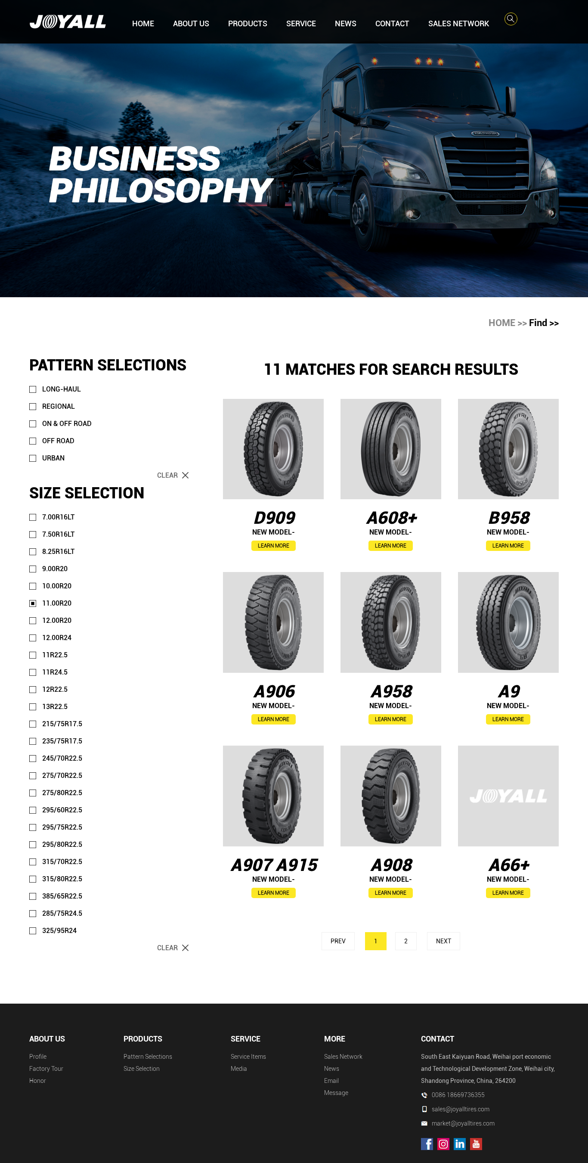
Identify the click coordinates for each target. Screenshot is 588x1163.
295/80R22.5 (62, 844)
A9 (508, 691)
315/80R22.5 (62, 879)
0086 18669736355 (458, 1094)
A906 (273, 691)
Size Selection (142, 1068)
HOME (143, 23)
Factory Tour (46, 1068)
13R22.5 (55, 707)
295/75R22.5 (62, 827)
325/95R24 (59, 931)
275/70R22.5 (62, 775)
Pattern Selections (148, 1056)
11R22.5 (55, 655)
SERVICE (301, 23)
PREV (338, 941)
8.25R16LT (58, 551)
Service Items (248, 1056)
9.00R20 (55, 569)
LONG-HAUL (61, 389)
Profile (37, 1056)
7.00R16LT (58, 517)
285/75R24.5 (62, 913)
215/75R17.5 (62, 724)
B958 (508, 518)
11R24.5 (55, 672)
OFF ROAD (58, 441)
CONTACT (392, 23)
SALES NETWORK (458, 23)
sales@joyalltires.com (460, 1109)
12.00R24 (56, 638)
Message (336, 1092)
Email (331, 1080)
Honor (37, 1080)
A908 (390, 865)
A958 (390, 691)
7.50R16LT (58, 534)
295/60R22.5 (62, 810)
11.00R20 (56, 603)
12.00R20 (56, 620)
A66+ (508, 865)
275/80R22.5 (62, 793)
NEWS (345, 23)
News (331, 1068)
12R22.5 (55, 689)
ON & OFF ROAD (67, 424)
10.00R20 (56, 586)
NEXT (443, 941)
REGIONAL (58, 406)
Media (239, 1068)
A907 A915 (273, 865)
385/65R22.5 (62, 896)
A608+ (391, 518)
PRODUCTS (247, 23)
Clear (167, 475)
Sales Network (343, 1056)
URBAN (53, 458)
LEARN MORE (273, 546)
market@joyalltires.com (463, 1123)
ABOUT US (191, 23)
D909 (273, 518)
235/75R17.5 (62, 741)
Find (538, 322)
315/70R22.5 (62, 862)
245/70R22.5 (62, 758)
